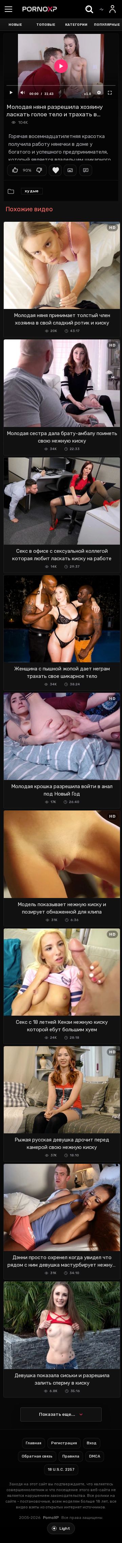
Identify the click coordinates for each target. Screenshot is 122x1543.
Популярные (107, 25)
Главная (33, 1443)
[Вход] (113, 9)
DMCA (94, 1456)
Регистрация (64, 1443)
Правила (70, 1456)
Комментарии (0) (85, 170)
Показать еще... (57, 1414)
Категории (76, 25)
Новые (15, 25)
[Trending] (101, 9)
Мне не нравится (39, 170)
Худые (32, 191)
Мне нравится (15, 170)
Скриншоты (70, 170)
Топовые (45, 25)
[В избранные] (55, 170)
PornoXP (51, 1518)
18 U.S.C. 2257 (61, 1469)
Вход (92, 1443)
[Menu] (8, 10)
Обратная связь (37, 1456)
